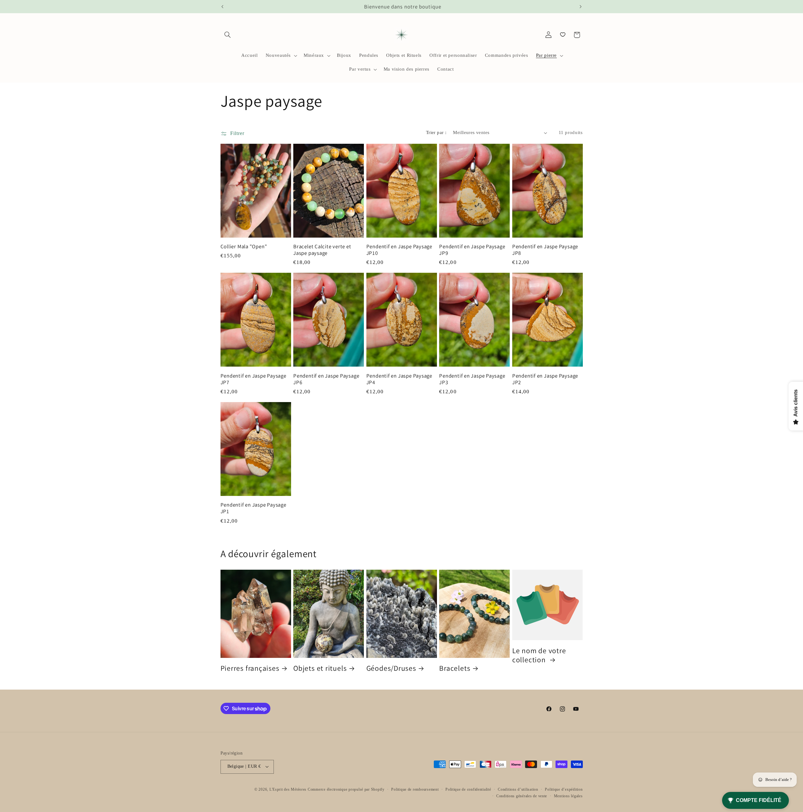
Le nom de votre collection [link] (539, 655)
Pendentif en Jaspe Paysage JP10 (399, 249)
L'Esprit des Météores (287, 789)
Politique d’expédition (563, 789)
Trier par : (436, 132)
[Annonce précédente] (222, 6)
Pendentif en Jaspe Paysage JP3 (472, 379)
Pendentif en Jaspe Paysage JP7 (253, 379)
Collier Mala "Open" (244, 246)
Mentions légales (568, 796)
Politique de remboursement (415, 789)
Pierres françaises (250, 668)
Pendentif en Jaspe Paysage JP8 (545, 249)
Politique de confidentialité (468, 789)
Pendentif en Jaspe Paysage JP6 (326, 379)
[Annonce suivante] (581, 6)
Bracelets (454, 668)
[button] (228, 35)
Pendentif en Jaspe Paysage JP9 (472, 249)
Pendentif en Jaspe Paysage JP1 (253, 508)
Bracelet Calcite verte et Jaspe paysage (322, 249)
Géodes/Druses (391, 668)
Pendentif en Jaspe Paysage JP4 (399, 379)
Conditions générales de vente (521, 796)
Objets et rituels (320, 668)
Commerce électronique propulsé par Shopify (346, 789)
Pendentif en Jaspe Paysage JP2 (545, 379)
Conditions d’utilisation (518, 789)
